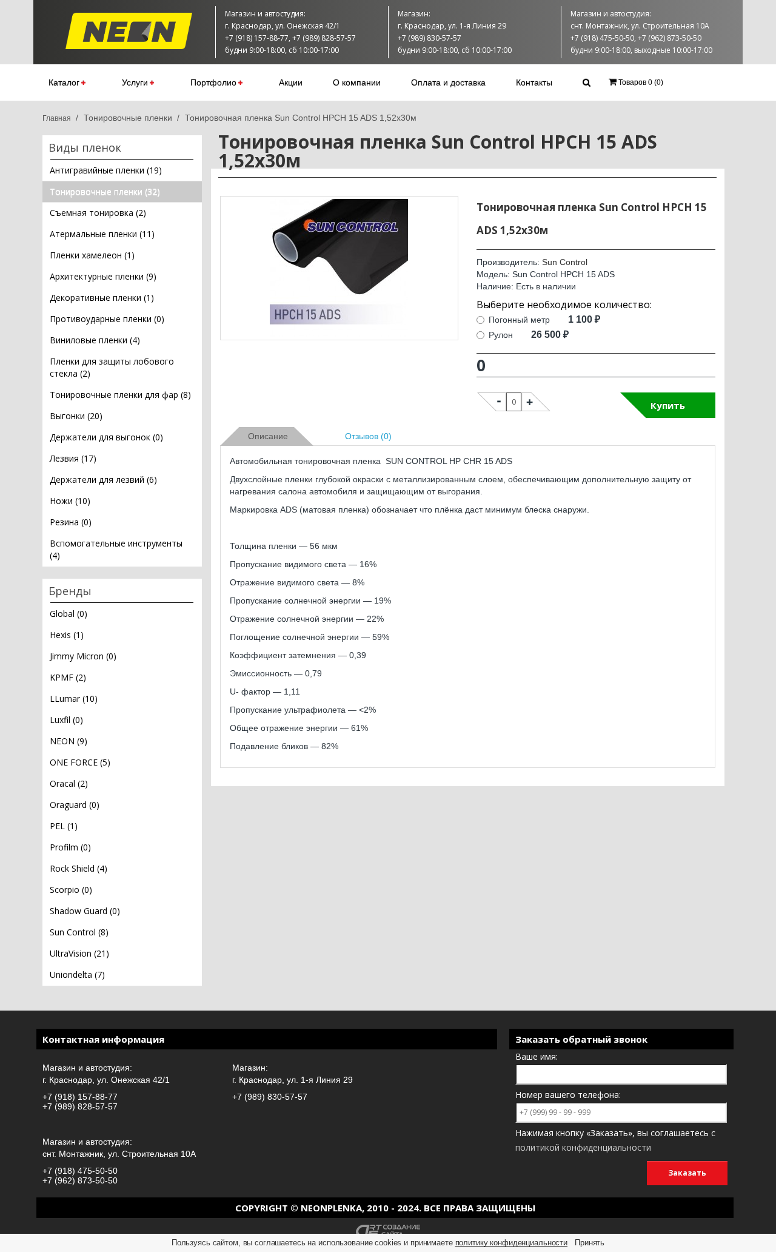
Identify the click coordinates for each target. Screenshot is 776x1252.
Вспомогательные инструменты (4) (116, 549)
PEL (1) (64, 826)
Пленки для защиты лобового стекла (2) (112, 367)
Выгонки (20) (76, 416)
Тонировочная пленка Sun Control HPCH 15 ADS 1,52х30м (300, 118)
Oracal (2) (69, 783)
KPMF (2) (68, 677)
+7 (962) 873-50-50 (80, 1180)
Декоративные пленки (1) (102, 297)
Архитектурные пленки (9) (103, 276)
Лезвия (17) (73, 458)
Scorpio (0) (71, 889)
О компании (357, 82)
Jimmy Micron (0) (83, 656)
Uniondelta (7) (77, 974)
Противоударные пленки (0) (107, 319)
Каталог (63, 82)
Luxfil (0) (66, 719)
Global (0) (68, 613)
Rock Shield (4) (78, 868)
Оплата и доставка (448, 82)
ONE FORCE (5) (80, 762)
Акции (291, 82)
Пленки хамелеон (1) (92, 255)
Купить (668, 405)
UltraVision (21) (79, 953)
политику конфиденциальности (511, 1242)
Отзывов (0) (368, 436)
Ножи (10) (70, 501)
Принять (589, 1242)
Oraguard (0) (74, 804)
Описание (268, 436)
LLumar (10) (74, 698)
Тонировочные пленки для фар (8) (120, 394)
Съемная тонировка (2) (98, 212)
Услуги (135, 82)
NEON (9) (68, 741)
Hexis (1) (67, 635)
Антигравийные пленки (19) (106, 170)
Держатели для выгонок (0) (106, 437)
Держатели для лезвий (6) (103, 479)
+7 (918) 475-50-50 (80, 1171)
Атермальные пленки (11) (102, 234)
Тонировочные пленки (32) (105, 191)
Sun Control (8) (79, 932)
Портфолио (213, 82)
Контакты (534, 82)
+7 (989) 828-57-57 (80, 1106)
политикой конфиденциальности (583, 1147)
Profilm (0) (70, 847)
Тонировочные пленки (128, 118)
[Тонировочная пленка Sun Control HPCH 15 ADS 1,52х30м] (339, 268)
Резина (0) (71, 522)
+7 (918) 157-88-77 (80, 1097)
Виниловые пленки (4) (95, 340)
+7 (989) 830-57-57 (269, 1097)
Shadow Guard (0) (85, 911)
